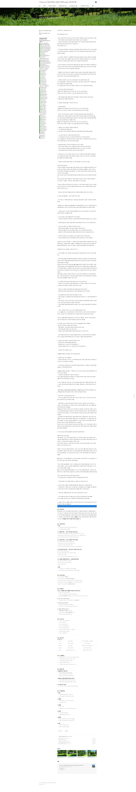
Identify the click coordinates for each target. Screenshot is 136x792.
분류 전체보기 (43, 38)
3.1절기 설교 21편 (43, 88)
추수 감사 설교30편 (43, 105)
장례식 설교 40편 (43, 82)
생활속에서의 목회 (43, 119)
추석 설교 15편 (42, 103)
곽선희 (44, 5)
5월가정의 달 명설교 (43, 95)
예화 (93, 5)
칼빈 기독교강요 (42, 122)
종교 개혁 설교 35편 (43, 81)
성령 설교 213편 (43, 99)
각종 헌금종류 (42, 132)
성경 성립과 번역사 (43, 123)
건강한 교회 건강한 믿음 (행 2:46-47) (64, 742)
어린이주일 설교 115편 (43, 97)
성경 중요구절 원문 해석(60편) (45, 55)
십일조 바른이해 (42, 57)
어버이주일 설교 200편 (43, 98)
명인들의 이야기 (42, 118)
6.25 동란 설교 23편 (43, 101)
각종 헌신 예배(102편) (43, 84)
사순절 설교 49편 (43, 90)
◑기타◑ (60, 736)
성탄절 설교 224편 (43, 108)
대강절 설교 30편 (43, 106)
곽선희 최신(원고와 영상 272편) (45, 61)
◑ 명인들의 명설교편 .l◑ (44, 58)
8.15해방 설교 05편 (43, 102)
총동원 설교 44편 (43, 73)
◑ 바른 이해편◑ (42, 114)
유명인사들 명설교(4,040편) (44, 65)
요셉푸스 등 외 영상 (43, 126)
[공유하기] (61, 731)
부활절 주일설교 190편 (43, 94)
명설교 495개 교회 (43, 130)
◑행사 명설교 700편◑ (43, 68)
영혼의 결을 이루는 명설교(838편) (45, 48)
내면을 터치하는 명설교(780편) (45, 44)
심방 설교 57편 (42, 77)
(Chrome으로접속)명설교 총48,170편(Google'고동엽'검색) (57, 2)
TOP (96, 783)
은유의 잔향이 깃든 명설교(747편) (45, 47)
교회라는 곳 (42, 115)
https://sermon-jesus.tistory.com (65, 766)
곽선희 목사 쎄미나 (43, 64)
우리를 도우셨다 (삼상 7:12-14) (63, 741)
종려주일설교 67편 (43, 92)
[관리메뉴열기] (134, 395)
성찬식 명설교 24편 (43, 74)
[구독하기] (134, 397)
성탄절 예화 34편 (43, 109)
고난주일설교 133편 (43, 91)
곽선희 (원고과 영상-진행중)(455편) (45, 63)
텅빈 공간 (42, 138)
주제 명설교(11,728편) (85, 5)
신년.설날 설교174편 (43, 87)
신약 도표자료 (42, 125)
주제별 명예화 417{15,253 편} (45, 67)
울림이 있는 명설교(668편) (44, 43)
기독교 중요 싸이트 (43, 127)
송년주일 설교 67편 (43, 112)
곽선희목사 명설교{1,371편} (44, 60)
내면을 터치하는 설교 (62, 5)
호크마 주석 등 (42, 133)
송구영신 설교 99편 (43, 110)
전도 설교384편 (42, 71)
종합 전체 (63, 736)
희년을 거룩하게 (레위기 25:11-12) (64, 743)
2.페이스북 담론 (42, 54)
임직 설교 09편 (42, 75)
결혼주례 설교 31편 (43, 80)
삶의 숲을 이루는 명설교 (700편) (45, 45)
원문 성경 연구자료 (43, 116)
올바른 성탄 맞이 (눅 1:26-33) (63, 738)
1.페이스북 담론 (42, 52)
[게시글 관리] (62, 731)
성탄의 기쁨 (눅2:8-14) (62, 739)
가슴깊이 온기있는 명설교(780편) (45, 50)
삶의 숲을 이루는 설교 (73, 5)
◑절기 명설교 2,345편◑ (44, 85)
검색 (93, 2)
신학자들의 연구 (42, 121)
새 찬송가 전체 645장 (43, 129)
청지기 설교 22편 (43, 78)
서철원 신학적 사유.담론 (44, 51)
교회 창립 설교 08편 (43, 70)
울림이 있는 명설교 (52, 5)
